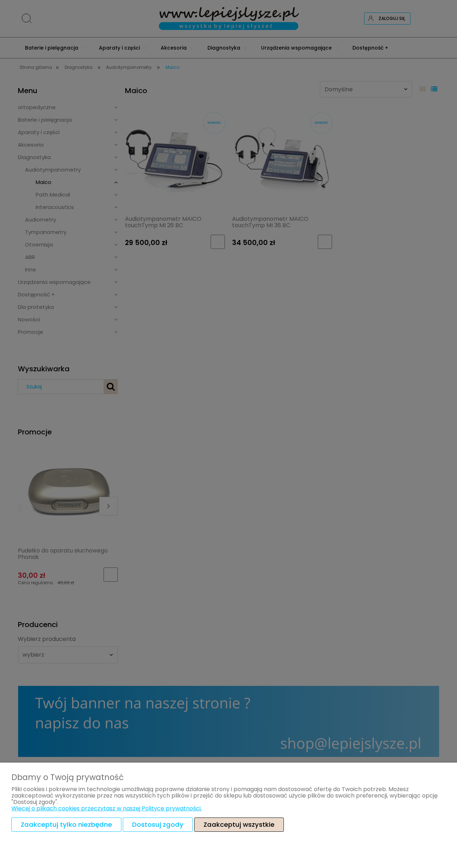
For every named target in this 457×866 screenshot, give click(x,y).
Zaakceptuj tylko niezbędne (66, 824)
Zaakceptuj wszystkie (239, 824)
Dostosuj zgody (158, 824)
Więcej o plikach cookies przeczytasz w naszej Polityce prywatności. (106, 808)
